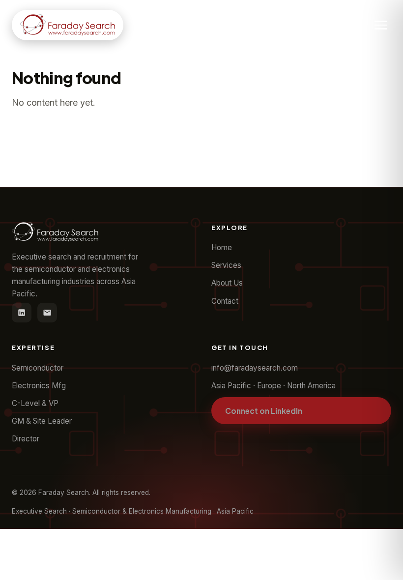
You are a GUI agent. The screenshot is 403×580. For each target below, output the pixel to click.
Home (221, 247)
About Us (227, 283)
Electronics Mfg (39, 385)
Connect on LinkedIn (263, 410)
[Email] (47, 312)
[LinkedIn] (21, 312)
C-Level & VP (35, 403)
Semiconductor (37, 368)
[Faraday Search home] (67, 25)
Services (226, 265)
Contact (224, 301)
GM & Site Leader (42, 421)
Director (25, 438)
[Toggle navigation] (381, 25)
